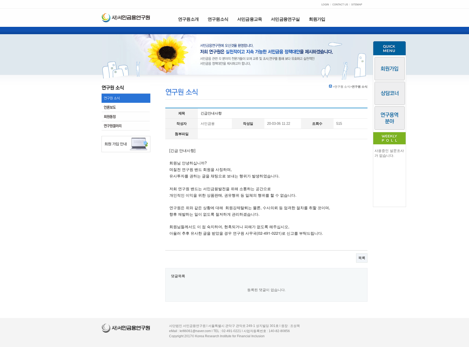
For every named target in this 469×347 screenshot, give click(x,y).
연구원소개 (188, 19)
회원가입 (317, 19)
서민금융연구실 (285, 19)
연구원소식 (218, 19)
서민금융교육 (249, 19)
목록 (361, 258)
